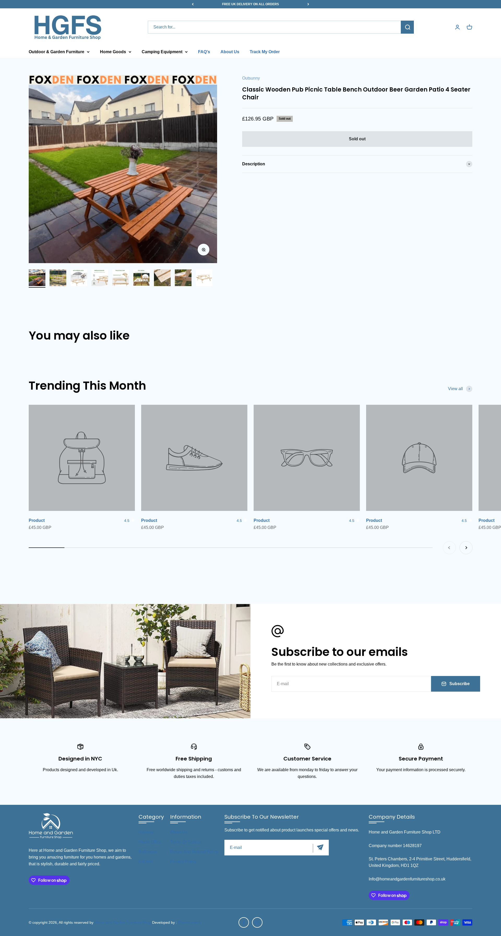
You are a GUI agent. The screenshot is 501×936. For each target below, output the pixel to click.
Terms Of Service (186, 842)
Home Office (150, 842)
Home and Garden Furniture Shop (122, 922)
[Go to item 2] (58, 278)
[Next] (308, 4)
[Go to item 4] (99, 278)
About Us (229, 52)
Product (37, 520)
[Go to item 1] (37, 278)
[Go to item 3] (78, 278)
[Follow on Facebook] (243, 922)
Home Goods (113, 52)
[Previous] (193, 4)
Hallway (146, 832)
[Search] (407, 27)
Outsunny (251, 78)
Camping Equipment (162, 52)
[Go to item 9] (204, 278)
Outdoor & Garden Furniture (56, 52)
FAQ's (204, 52)
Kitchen (146, 861)
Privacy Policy (183, 861)
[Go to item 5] (120, 278)
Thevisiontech (189, 922)
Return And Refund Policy (194, 852)
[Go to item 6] (141, 278)
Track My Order (265, 52)
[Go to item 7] (162, 278)
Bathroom (148, 852)
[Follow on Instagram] (257, 922)
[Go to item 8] (183, 278)
